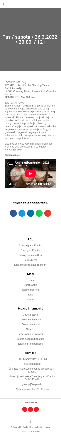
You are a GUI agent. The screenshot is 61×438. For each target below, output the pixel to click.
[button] (55, 4)
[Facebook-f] (24, 409)
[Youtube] (36, 409)
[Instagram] (30, 409)
